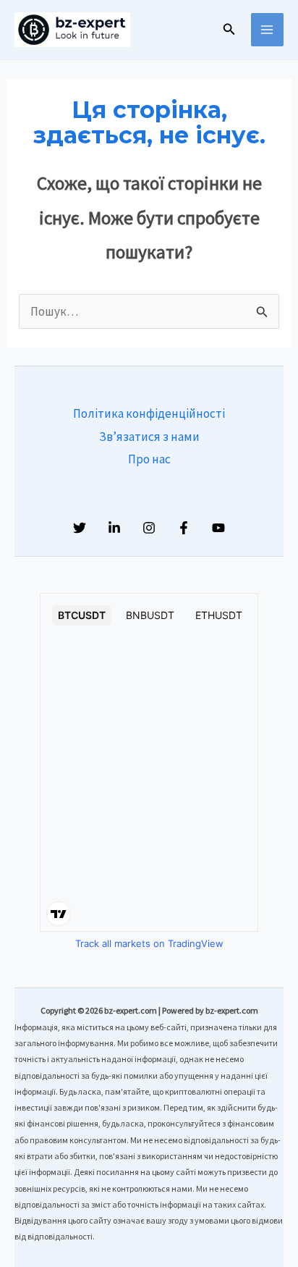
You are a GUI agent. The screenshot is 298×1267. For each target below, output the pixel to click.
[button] (229, 29)
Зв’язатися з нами (149, 437)
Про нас (149, 459)
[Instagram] (149, 527)
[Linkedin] (114, 527)
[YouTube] (218, 527)
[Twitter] (79, 527)
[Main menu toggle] (267, 29)
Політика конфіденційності (149, 413)
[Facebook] (183, 527)
